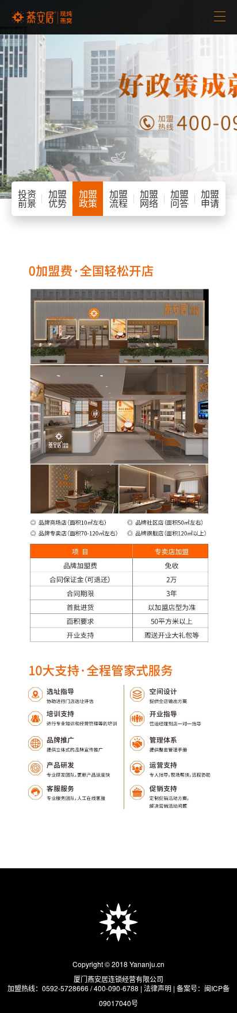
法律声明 (157, 988)
